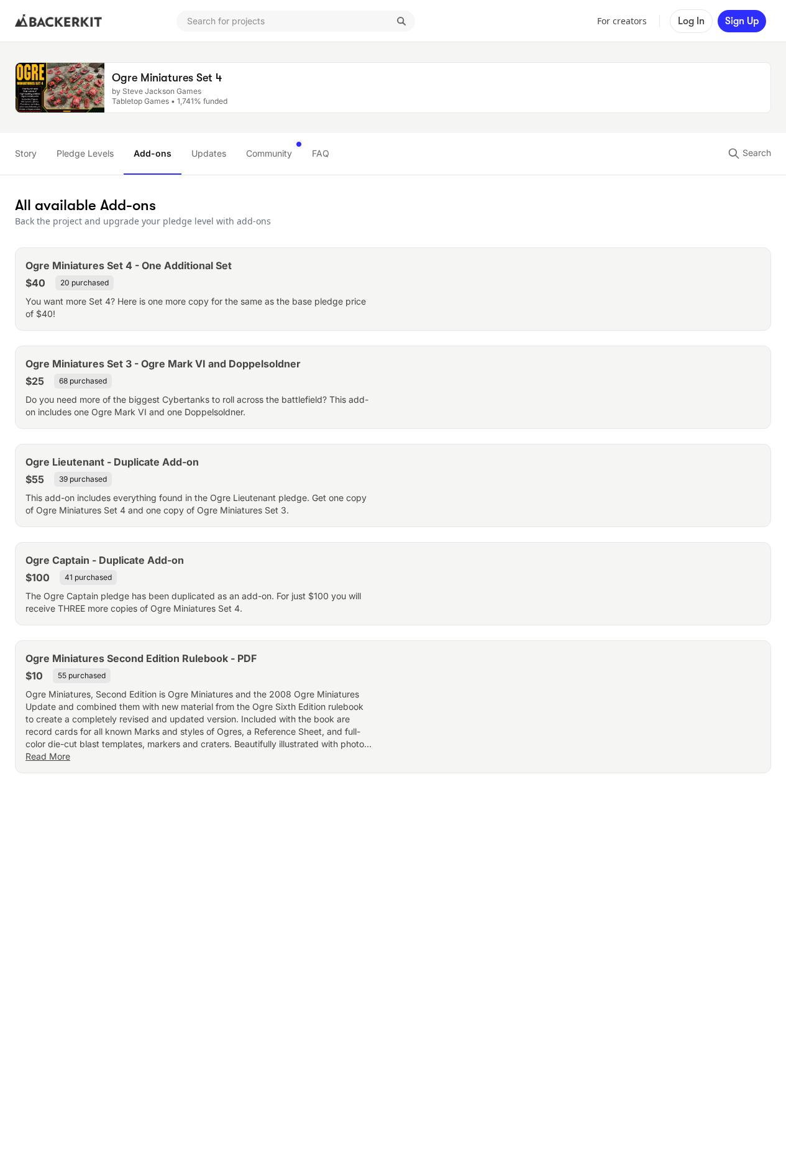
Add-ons (152, 153)
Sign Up (742, 21)
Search (755, 152)
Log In (691, 21)
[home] (58, 21)
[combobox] (295, 21)
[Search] (401, 21)
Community (269, 153)
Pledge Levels (85, 153)
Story (26, 153)
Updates (208, 153)
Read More (47, 756)
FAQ (320, 153)
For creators (622, 21)
